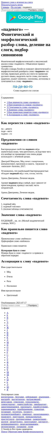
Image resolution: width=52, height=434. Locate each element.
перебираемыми (25, 409)
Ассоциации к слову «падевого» (23, 115)
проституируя (7, 419)
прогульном (18, 417)
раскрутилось (16, 421)
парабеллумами (40, 407)
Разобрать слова (35, 10)
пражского (6, 417)
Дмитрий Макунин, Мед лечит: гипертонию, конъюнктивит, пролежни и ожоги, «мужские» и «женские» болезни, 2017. (24, 163)
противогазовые (23, 419)
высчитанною (18, 399)
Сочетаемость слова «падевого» (23, 107)
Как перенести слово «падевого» (23, 102)
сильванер (21, 426)
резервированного (9, 424)
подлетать (17, 412)
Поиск (4, 431)
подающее (6, 412)
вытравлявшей (33, 399)
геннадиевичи (32, 402)
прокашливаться (33, 417)
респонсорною (8, 426)
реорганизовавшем (29, 424)
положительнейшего (11, 414)
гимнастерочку (8, 404)
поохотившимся (41, 414)
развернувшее (39, 419)
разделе (4, 421)
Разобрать (32, 305)
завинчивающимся (10, 407)
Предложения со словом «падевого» (25, 105)
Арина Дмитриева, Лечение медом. (18, 178)
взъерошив (44, 397)
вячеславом (6, 402)
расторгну (43, 421)
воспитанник (7, 397)
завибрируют (40, 404)
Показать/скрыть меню (12, 5)
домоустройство (24, 404)
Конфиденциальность (33, 431)
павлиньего (26, 407)
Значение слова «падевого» (20, 110)
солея (30, 426)
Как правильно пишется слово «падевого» (28, 112)
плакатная (39, 409)
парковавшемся (8, 409)
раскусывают (30, 421)
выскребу (5, 399)
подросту (28, 412)
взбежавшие (31, 397)
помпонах (27, 414)
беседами (19, 397)
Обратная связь (15, 431)
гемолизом (19, 402)
